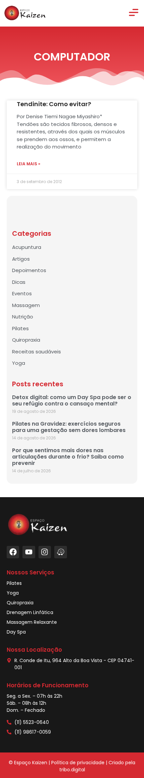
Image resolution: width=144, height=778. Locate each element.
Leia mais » (28, 164)
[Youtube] (28, 552)
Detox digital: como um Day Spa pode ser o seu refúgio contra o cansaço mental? (71, 400)
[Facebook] (13, 552)
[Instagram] (45, 552)
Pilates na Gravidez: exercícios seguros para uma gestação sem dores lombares (69, 427)
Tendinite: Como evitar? (54, 104)
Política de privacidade (77, 762)
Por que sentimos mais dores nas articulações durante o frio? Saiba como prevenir (68, 456)
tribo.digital (72, 769)
